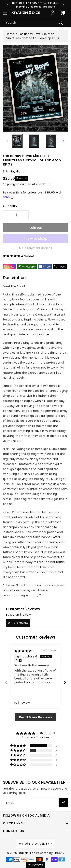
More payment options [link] (35, 248)
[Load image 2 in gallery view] (34, 141)
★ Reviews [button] (35, 865)
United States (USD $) (34, 844)
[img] (23, 651)
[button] (7, 12)
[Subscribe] (63, 802)
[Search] (61, 22)
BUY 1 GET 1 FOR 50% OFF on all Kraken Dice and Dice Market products (35, 4)
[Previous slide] (7, 5)
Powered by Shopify (50, 853)
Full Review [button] (22, 703)
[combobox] (35, 22)
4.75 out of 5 (46, 733)
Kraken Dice (27, 853)
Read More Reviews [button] (35, 717)
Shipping (9, 184)
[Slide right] (63, 141)
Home (10, 34)
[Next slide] (63, 5)
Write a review (18, 623)
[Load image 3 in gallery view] (51, 141)
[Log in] (52, 12)
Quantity (10, 206)
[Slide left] (7, 141)
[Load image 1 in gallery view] (17, 141)
